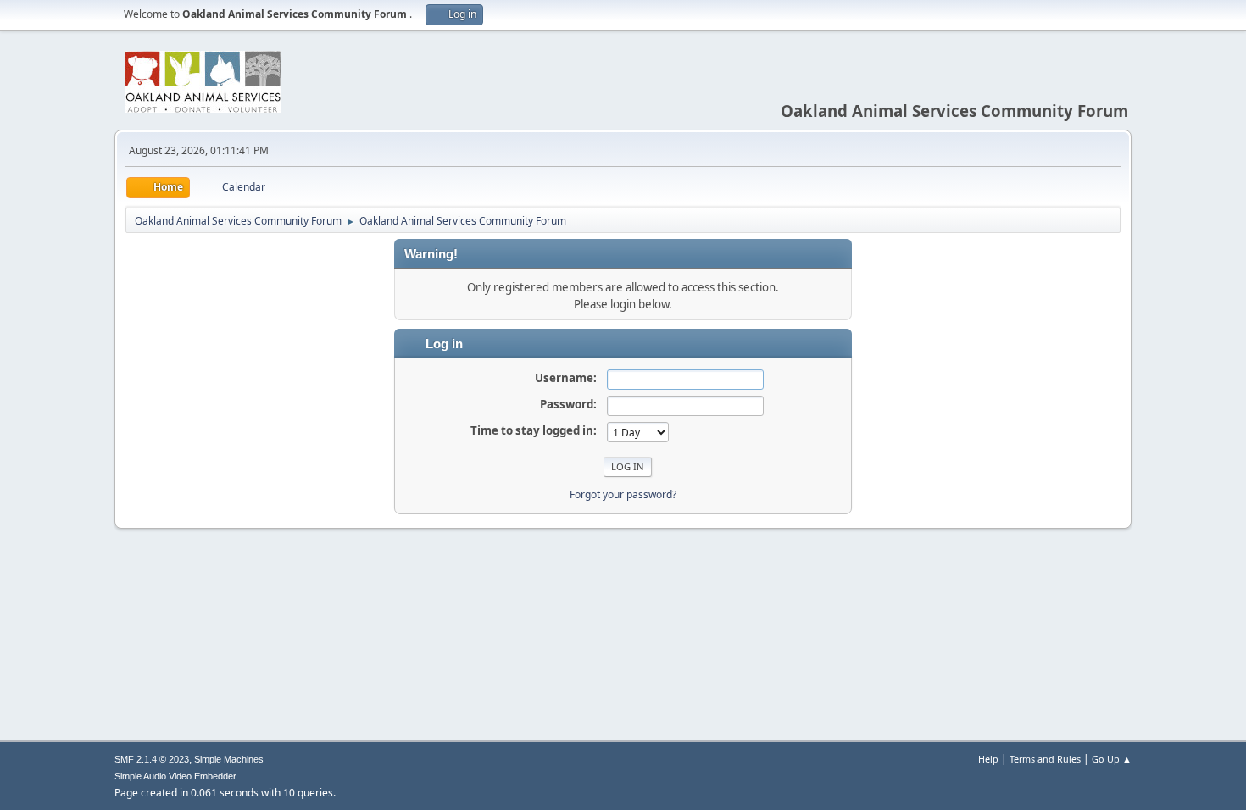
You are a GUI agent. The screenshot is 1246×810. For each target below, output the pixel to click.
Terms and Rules (1045, 758)
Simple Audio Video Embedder (175, 776)
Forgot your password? (623, 494)
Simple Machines (229, 759)
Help (988, 758)
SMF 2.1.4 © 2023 (151, 759)
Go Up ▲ (1112, 758)
